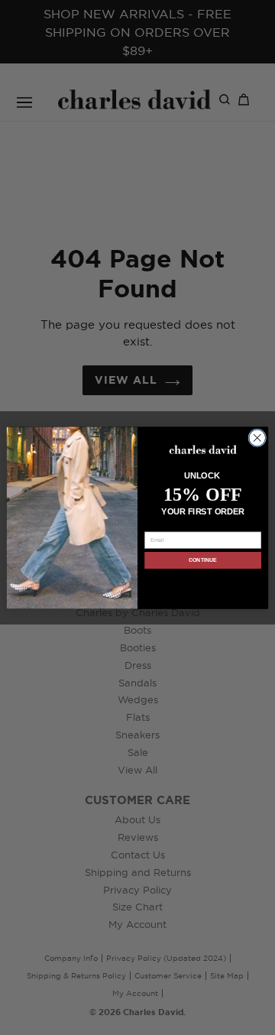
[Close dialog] (257, 437)
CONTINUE (203, 560)
